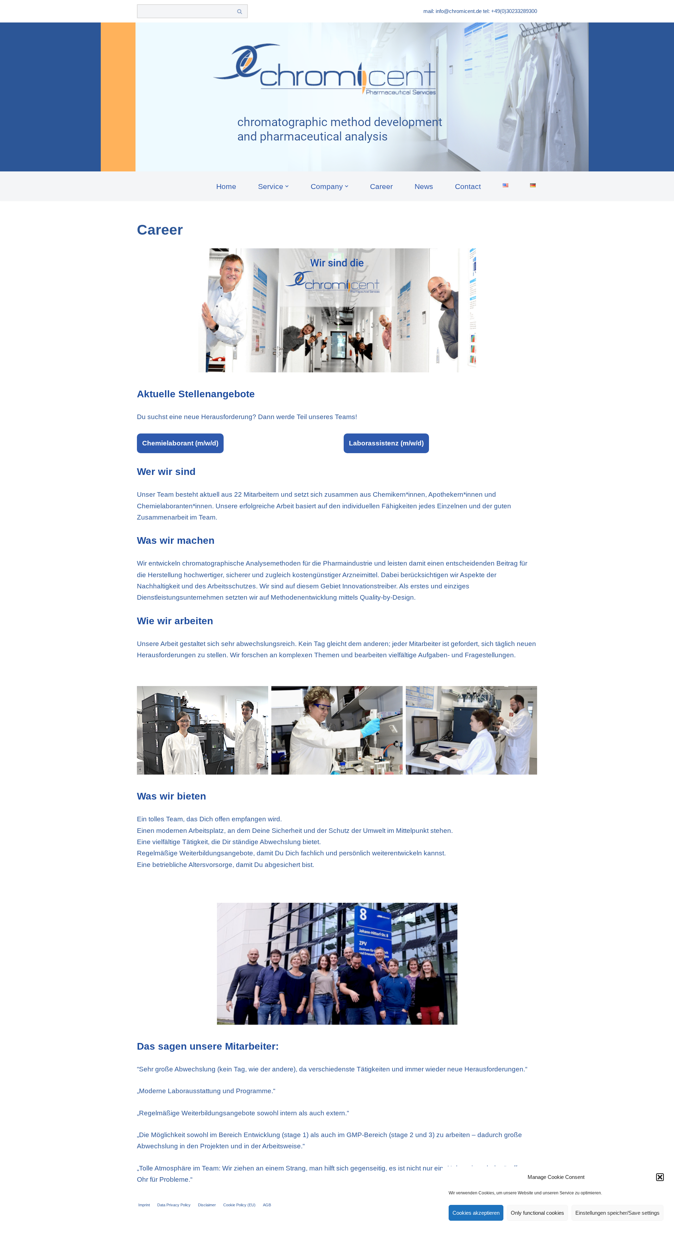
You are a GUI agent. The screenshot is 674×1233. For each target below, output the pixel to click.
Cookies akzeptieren (476, 1213)
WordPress (213, 1223)
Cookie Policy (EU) (239, 1205)
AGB (267, 1205)
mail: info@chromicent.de (452, 11)
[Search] (240, 11)
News (424, 186)
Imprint (144, 1205)
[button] (659, 1177)
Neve (145, 1223)
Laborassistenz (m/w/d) (386, 443)
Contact (468, 186)
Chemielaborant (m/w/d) (180, 443)
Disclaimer (207, 1205)
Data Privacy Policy (174, 1205)
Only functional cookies (537, 1213)
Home (226, 186)
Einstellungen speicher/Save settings (617, 1213)
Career (381, 186)
